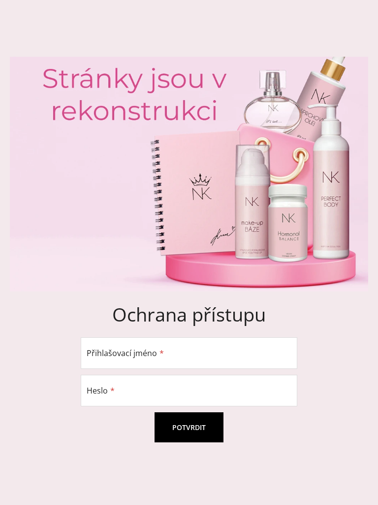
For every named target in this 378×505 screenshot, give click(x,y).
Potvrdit (189, 427)
